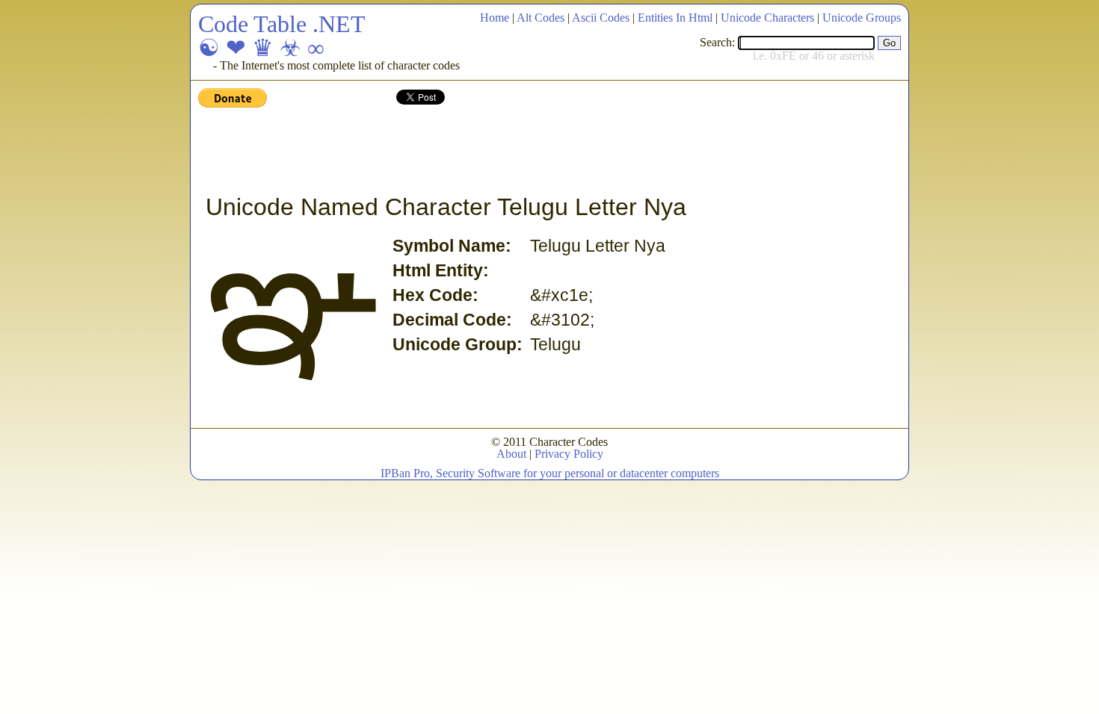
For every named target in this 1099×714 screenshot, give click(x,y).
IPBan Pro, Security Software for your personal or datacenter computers (550, 473)
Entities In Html (675, 17)
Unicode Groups (861, 17)
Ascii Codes (600, 17)
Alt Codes (540, 17)
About (511, 453)
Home (494, 17)
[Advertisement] (470, 151)
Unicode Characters (767, 17)
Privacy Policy (569, 453)
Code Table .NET (282, 23)
